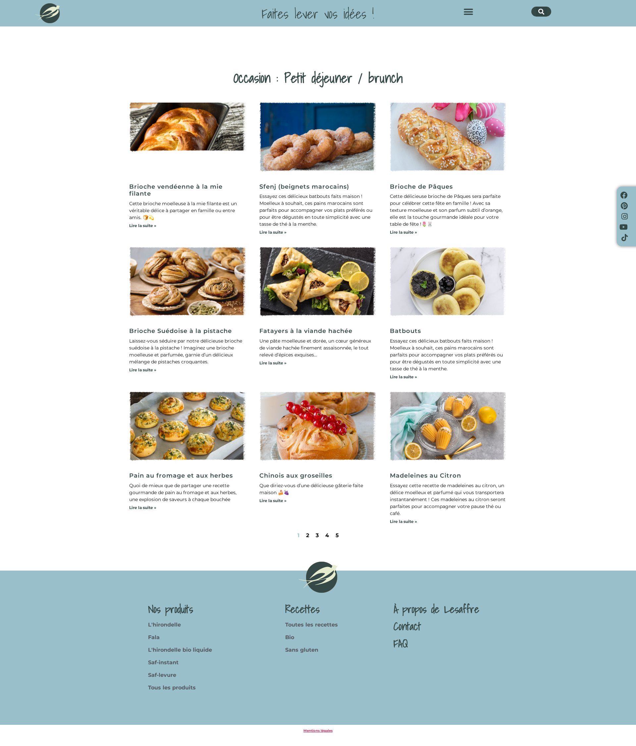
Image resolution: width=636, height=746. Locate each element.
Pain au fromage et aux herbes (181, 475)
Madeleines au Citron (425, 475)
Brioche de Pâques (421, 186)
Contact (407, 626)
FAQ (401, 643)
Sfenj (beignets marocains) (304, 186)
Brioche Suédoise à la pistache (180, 331)
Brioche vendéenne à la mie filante (176, 190)
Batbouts (405, 331)
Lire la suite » (142, 225)
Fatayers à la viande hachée (305, 331)
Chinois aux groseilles (295, 475)
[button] (468, 11)
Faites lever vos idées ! (318, 13)
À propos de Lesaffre (436, 609)
